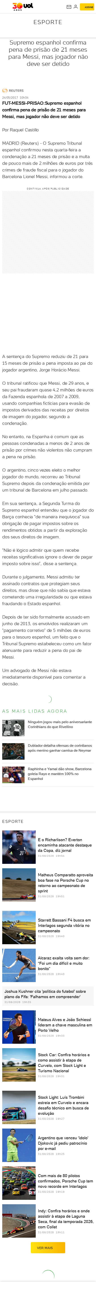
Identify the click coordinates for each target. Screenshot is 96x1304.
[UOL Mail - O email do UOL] (69, 7)
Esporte (48, 22)
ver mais (45, 1248)
